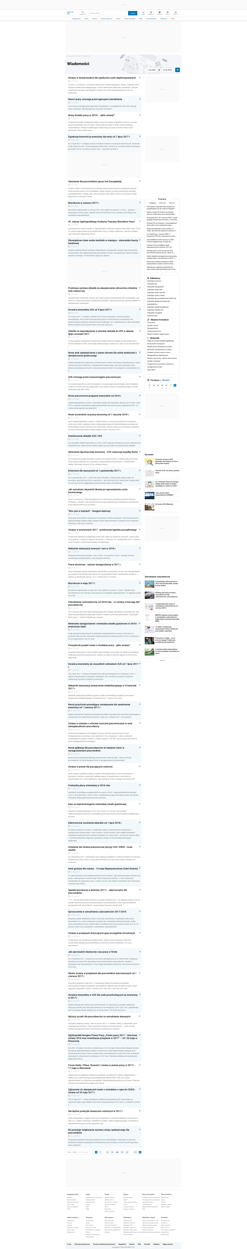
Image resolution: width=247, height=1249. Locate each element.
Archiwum (164, 1223)
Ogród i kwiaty (165, 1206)
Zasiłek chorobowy (153, 361)
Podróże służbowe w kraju (150, 1220)
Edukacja (163, 19)
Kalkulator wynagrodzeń (155, 287)
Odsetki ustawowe (147, 1230)
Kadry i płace (71, 1230)
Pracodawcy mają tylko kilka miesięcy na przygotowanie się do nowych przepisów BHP (161, 208)
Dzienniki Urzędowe (111, 1225)
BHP (87, 1206)
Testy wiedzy (90, 1237)
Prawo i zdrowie (109, 1211)
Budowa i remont (166, 1204)
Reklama (156, 1244)
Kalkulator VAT (128, 1225)
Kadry (87, 19)
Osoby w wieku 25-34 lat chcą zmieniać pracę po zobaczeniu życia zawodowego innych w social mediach (161, 213)
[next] (140, 1152)
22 (171, 385)
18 (154, 385)
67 (117, 1152)
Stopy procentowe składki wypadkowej (160, 341)
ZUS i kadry (70, 1204)
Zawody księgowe (72, 1206)
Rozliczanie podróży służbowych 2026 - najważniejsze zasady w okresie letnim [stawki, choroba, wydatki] (160, 263)
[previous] (96, 1152)
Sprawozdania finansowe (150, 1206)
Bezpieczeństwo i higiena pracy (158, 334)
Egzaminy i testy (91, 1227)
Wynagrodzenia (152, 328)
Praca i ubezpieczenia (130, 1202)
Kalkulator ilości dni (129, 1223)
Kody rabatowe (165, 1225)
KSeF (173, 19)
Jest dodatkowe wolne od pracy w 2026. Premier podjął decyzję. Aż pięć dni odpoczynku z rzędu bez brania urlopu (160, 241)
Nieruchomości (151, 19)
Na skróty (164, 1217)
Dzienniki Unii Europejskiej (113, 1227)
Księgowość (76, 19)
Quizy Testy (151, 370)
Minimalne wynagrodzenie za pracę (159, 349)
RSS (139, 1244)
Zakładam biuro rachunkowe (151, 1197)
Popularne (153, 203)
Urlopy (88, 1204)
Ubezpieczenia (90, 1202)
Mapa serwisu (168, 1244)
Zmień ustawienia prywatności (104, 1244)
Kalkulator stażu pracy (130, 1230)
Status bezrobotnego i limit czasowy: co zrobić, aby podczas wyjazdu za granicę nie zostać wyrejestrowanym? (161, 230)
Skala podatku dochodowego (151, 1232)
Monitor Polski (109, 1223)
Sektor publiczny (106, 19)
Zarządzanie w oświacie (93, 1230)
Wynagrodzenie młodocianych (157, 355)
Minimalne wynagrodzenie (150, 1223)
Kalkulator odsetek (129, 1227)
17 (149, 385)
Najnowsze (162, 203)
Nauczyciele (89, 1225)
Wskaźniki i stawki (148, 1217)
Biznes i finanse (128, 1197)
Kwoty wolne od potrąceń (156, 344)
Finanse (163, 1202)
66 (112, 1152)
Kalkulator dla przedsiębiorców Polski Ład (161, 298)
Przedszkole (89, 1220)
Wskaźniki (154, 338)
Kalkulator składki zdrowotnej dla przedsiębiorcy (158, 302)
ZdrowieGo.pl (165, 1220)
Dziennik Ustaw (109, 1220)
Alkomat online (152, 316)
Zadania (69, 1225)
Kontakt (147, 1244)
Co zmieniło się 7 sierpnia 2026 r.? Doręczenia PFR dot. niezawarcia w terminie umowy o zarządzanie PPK (162, 235)
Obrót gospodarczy (73, 1202)
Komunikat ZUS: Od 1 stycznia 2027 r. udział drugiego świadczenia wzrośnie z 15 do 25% (162, 218)
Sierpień (166, 380)
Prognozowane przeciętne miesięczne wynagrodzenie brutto (160, 365)
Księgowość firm (72, 1194)
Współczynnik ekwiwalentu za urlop (159, 346)
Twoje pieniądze (129, 19)
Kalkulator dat (152, 284)
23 (175, 385)
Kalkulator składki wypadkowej (157, 307)
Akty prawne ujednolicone (112, 1230)
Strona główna (71, 56)
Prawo (118, 19)
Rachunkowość (71, 1200)
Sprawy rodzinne (110, 1197)
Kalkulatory (155, 278)
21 (166, 385)
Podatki (69, 1197)
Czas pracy (151, 322)
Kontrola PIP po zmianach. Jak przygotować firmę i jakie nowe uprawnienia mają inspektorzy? (162, 224)
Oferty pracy (165, 1234)
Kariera (131, 1244)
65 (107, 1152)
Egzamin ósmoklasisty (92, 1234)
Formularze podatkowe (168, 1230)
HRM (87, 1209)
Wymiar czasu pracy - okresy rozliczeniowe (162, 358)
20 (162, 385)
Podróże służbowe (148, 1227)
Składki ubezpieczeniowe (150, 1225)
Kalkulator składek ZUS (155, 310)
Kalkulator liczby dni (154, 281)
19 (158, 385)
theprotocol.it (165, 1232)
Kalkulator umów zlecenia (156, 292)
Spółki (125, 1200)
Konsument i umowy (111, 1202)
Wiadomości (87, 56)
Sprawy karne (109, 1200)
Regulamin (122, 1244)
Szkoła (88, 1223)
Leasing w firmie (128, 1206)
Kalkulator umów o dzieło (156, 295)
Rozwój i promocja (72, 1227)
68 (122, 1152)
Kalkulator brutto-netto (154, 289)
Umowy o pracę (152, 325)
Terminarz (154, 380)
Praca (106, 1206)
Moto (141, 19)
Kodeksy (107, 1232)
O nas (69, 1244)
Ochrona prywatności (82, 1244)
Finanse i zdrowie (129, 1209)
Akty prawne (109, 1217)
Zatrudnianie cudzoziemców (157, 576)
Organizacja (70, 1220)
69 (127, 1152)
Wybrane (172, 203)
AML (143, 1209)
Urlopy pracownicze (154, 331)
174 (135, 1152)
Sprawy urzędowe (110, 1204)
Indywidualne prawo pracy (94, 1197)
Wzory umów (165, 1227)
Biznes (94, 19)
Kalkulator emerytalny (154, 313)
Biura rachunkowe (148, 1194)
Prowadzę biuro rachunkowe (151, 1200)
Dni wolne (149, 454)
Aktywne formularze (160, 319)
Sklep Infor (108, 1209)
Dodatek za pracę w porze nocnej (158, 352)
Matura (88, 1232)
